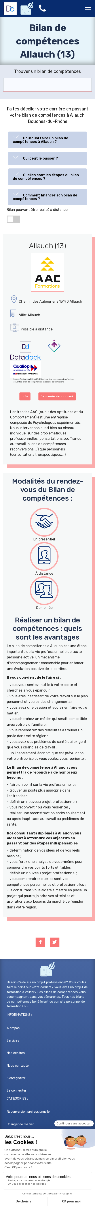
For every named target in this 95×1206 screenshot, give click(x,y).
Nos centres (16, 1053)
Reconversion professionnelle (28, 1112)
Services (13, 1040)
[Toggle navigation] (88, 9)
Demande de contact (57, 396)
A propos (13, 1028)
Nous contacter (18, 1066)
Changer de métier (20, 1124)
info (25, 396)
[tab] (47, 140)
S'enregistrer (16, 1078)
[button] (47, 139)
